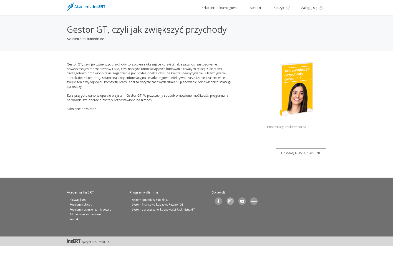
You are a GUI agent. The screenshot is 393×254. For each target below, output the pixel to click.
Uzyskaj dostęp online (301, 153)
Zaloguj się (309, 7)
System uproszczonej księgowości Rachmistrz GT (163, 209)
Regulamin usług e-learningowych (91, 209)
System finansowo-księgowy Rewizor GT (157, 204)
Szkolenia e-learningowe (219, 7)
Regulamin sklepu (81, 204)
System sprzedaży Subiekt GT (151, 200)
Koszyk (279, 7)
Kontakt (255, 7)
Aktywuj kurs (78, 200)
